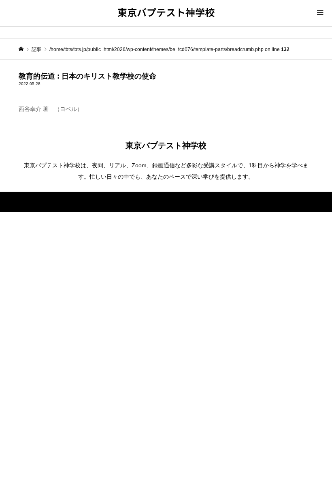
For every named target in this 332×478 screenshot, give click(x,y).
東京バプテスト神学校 (166, 12)
